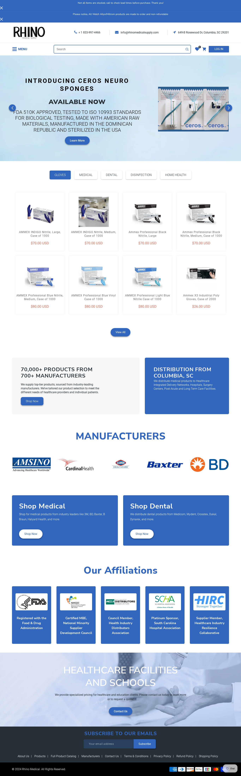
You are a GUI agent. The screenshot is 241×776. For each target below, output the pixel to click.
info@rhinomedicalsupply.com (139, 32)
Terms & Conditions (136, 756)
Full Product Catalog (63, 756)
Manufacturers (91, 756)
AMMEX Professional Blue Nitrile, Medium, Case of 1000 (39, 297)
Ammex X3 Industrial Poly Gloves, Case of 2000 (201, 297)
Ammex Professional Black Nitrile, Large (147, 233)
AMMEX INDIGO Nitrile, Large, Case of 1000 (40, 233)
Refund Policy (185, 756)
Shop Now (32, 401)
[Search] (187, 49)
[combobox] (122, 49)
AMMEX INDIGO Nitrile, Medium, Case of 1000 (93, 233)
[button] (19, 49)
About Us (23, 756)
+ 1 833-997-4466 (89, 32)
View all (120, 332)
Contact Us (120, 711)
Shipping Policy (208, 756)
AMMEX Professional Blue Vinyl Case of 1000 (93, 297)
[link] (31, 464)
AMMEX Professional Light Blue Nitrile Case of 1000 (147, 297)
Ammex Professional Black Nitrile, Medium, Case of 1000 (201, 233)
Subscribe (144, 744)
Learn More (77, 140)
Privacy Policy (162, 756)
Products (40, 756)
